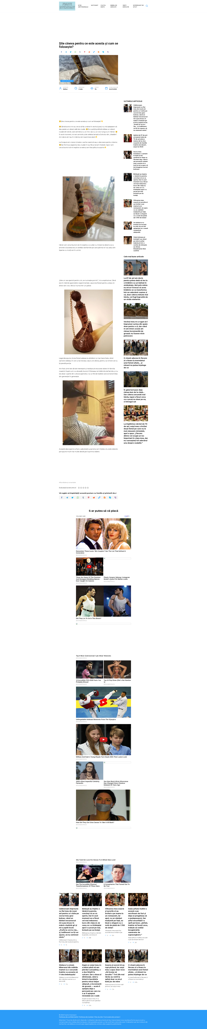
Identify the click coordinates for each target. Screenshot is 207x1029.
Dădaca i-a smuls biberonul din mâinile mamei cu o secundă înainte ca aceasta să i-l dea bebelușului (68, 970)
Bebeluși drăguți (113, 6)
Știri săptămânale (83, 6)
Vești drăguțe (126, 6)
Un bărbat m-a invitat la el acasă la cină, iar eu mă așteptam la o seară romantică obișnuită (140, 227)
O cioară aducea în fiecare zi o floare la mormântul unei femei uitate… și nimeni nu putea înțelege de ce (135, 363)
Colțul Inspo (103, 6)
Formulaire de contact (112, 1017)
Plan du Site (98, 1017)
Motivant (94, 5)
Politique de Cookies (86, 1017)
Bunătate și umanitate (68, 482)
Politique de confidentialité (68, 1017)
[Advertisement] (103, 28)
